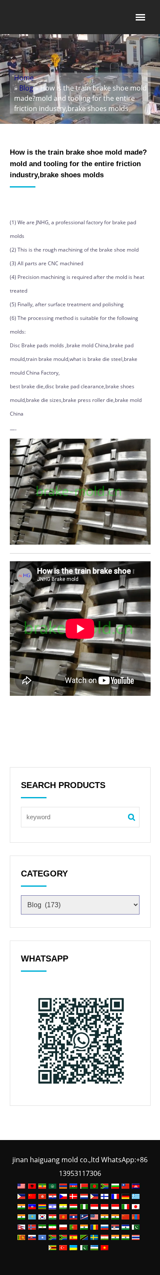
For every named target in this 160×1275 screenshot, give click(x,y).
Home (24, 77)
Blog (26, 88)
